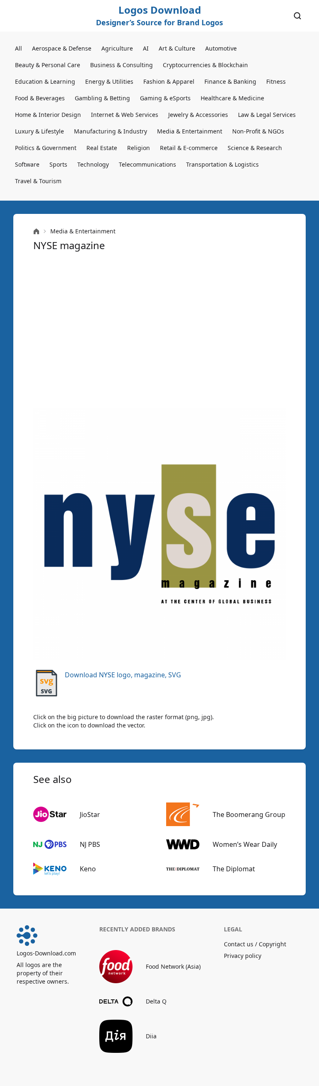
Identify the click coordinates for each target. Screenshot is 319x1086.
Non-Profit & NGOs (258, 131)
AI (146, 48)
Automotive (221, 48)
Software (27, 164)
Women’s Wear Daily (245, 844)
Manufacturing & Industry (110, 131)
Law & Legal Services (267, 115)
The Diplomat (234, 868)
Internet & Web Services (124, 115)
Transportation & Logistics (222, 164)
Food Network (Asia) (173, 966)
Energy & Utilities (109, 81)
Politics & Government (45, 148)
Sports (58, 164)
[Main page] (36, 231)
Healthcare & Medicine (232, 98)
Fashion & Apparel (168, 81)
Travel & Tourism (38, 181)
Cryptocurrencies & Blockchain (205, 65)
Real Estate (101, 148)
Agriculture (117, 48)
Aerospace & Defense (61, 48)
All (18, 48)
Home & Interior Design (48, 115)
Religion (138, 148)
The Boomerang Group (249, 814)
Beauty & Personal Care (47, 65)
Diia (151, 1036)
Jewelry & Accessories (198, 115)
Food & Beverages (40, 98)
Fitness (276, 81)
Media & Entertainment (189, 131)
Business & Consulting (121, 65)
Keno (88, 868)
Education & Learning (45, 81)
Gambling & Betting (102, 98)
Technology (93, 164)
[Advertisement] (159, 330)
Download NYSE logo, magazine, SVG (123, 674)
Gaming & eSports (165, 98)
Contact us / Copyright (255, 944)
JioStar (90, 814)
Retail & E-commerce (189, 148)
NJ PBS (90, 844)
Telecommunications (147, 164)
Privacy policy (242, 956)
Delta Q (156, 1001)
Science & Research (255, 148)
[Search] (297, 15)
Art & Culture (177, 48)
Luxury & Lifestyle (39, 131)
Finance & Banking (230, 81)
